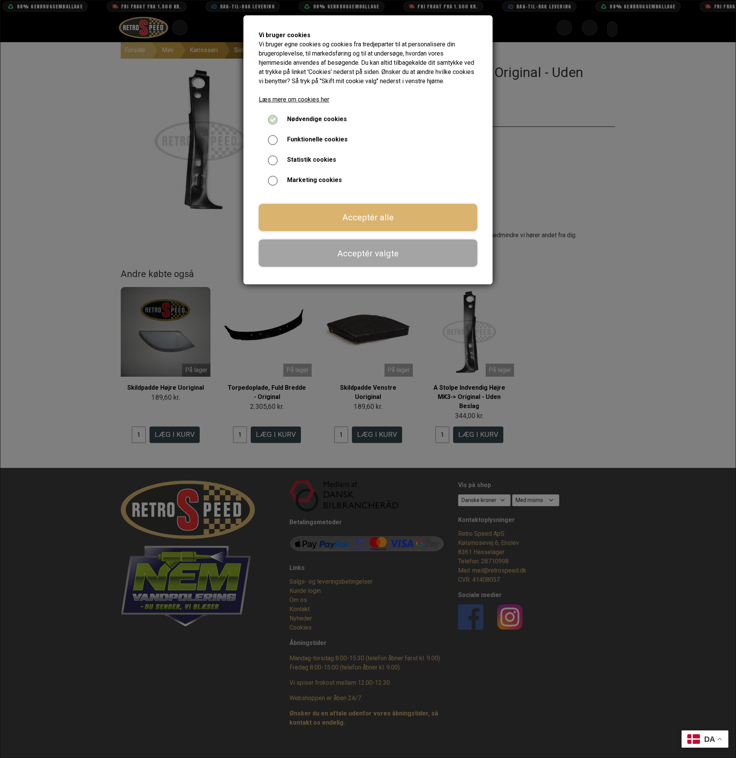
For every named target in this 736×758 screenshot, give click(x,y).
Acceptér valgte (368, 253)
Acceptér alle (368, 217)
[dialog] (368, 379)
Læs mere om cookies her (294, 99)
